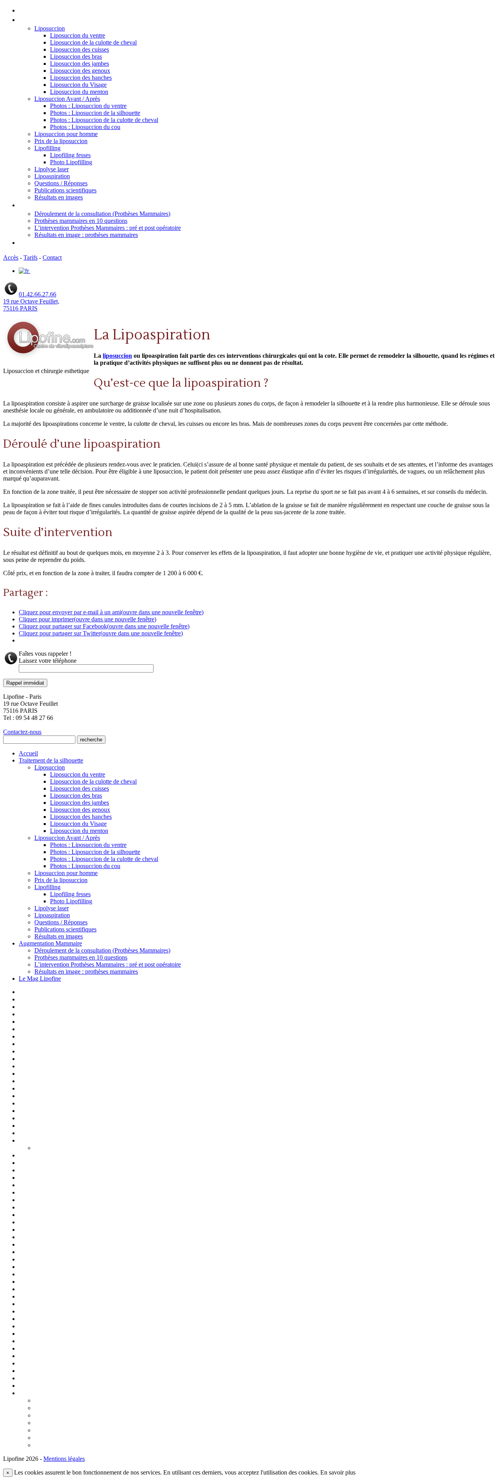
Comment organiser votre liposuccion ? (86, 1408)
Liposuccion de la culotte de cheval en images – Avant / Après (100, 1185)
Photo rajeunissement (48, 1304)
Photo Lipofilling (71, 162)
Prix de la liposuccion (61, 141)
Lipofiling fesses (70, 155)
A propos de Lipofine (46, 999)
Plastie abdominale (43, 1319)
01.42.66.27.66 (37, 294)
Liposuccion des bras (76, 56)
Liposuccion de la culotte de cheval (93, 42)
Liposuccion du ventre (77, 35)
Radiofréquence (40, 1363)
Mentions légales (41, 1274)
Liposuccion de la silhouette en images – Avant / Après (90, 1193)
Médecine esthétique (47, 1267)
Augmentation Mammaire (55, 205)
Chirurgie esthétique (46, 1036)
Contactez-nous (22, 731)
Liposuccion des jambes (79, 63)
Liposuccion (49, 28)
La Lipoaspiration (42, 1089)
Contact (52, 257)
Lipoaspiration (52, 176)
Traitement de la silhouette (56, 20)
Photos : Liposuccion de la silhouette (95, 112)
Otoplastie (33, 1282)
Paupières (32, 1297)
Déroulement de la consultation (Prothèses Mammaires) (102, 213)
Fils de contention (43, 1066)
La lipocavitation (41, 1096)
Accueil (29, 10)
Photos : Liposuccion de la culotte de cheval (104, 120)
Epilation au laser (41, 1059)
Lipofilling (47, 148)
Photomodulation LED (48, 1311)
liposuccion (117, 355)
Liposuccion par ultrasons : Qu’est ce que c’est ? (97, 1430)
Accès (10, 257)
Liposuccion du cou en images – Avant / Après (79, 1230)
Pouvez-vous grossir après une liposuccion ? (93, 1438)
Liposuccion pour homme (66, 134)
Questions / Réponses (61, 183)
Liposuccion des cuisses (79, 49)
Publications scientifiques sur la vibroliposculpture (86, 1349)
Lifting (28, 1133)
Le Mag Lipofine (41, 243)
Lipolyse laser (51, 169)
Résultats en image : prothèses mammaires (86, 234)
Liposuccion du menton (79, 91)
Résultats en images (58, 197)
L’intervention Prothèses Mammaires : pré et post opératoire (107, 227)
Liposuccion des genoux (80, 70)
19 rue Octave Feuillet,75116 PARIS (31, 305)
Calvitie (29, 1029)
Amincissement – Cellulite (53, 1014)
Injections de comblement (53, 1074)
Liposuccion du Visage (78, 84)
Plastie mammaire (41, 1326)
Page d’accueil (37, 992)
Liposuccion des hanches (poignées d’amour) (79, 1215)
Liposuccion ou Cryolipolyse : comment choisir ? (97, 1423)
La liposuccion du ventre (51, 1111)
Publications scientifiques (65, 190)
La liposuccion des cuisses (54, 1103)
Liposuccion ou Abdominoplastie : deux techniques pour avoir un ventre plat (135, 1415)
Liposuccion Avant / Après (67, 98)
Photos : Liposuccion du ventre (88, 105)
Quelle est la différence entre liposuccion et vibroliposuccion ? (117, 1445)
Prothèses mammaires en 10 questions (80, 220)
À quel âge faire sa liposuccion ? (75, 1401)
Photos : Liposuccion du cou (85, 127)
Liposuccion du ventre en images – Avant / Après (83, 1245)
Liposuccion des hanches (81, 77)
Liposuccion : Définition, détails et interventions (82, 1170)
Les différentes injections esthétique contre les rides (89, 1126)
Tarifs (30, 257)
